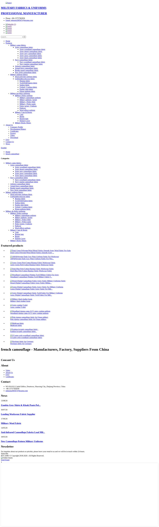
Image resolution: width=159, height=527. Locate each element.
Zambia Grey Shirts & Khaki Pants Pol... (21, 405)
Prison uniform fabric (27, 91)
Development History (18, 129)
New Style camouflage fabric (25, 72)
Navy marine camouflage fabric (31, 64)
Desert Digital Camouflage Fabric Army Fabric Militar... (30, 283)
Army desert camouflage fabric (31, 51)
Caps (21, 114)
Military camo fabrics (18, 45)
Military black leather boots (20, 301)
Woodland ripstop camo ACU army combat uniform (29, 313)
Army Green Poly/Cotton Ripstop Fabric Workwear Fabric (31, 265)
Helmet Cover (25, 121)
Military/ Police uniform (23, 96)
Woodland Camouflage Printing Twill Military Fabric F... (31, 277)
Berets (22, 117)
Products (9, 43)
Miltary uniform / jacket (28, 100)
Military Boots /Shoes (23, 123)
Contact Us (10, 142)
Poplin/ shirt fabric (26, 89)
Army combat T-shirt (18, 307)
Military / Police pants (28, 104)
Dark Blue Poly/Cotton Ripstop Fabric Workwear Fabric (31, 271)
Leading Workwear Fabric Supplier (18, 414)
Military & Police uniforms (20, 93)
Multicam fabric (16, 325)
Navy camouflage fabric (24, 60)
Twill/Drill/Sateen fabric (28, 83)
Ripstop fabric (25, 81)
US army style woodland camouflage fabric (26, 338)
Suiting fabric (24, 85)
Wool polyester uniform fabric (26, 77)
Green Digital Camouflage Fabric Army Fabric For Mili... (31, 289)
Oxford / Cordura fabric (28, 87)
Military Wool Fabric (11, 423)
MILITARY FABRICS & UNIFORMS (23, 7)
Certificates (14, 131)
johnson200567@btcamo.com (17, 391)
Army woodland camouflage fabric (32, 49)
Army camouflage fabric (24, 47)
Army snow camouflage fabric (31, 56)
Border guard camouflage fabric (26, 70)
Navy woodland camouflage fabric (32, 62)
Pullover (23, 108)
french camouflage (12, 154)
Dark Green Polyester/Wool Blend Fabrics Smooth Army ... (32, 253)
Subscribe (4, 454)
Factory (13, 133)
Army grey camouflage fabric (30, 54)
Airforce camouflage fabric (25, 66)
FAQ (7, 140)
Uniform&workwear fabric (25, 79)
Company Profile (16, 127)
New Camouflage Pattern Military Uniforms (22, 441)
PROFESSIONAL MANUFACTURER (24, 13)
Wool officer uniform (27, 110)
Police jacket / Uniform (28, 106)
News (8, 144)
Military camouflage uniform (30, 98)
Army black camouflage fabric (31, 58)
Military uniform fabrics (19, 75)
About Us (9, 125)
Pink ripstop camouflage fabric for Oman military (28, 319)
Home (8, 41)
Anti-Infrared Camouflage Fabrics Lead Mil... (23, 432)
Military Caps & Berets (23, 112)
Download (14, 138)
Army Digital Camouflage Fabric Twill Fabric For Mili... (31, 295)
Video (12, 135)
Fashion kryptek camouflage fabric (23, 331)
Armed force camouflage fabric (26, 68)
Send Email (5, 460)
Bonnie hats (24, 119)
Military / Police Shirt (27, 102)
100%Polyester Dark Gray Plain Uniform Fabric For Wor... (32, 259)
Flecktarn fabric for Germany (21, 344)
